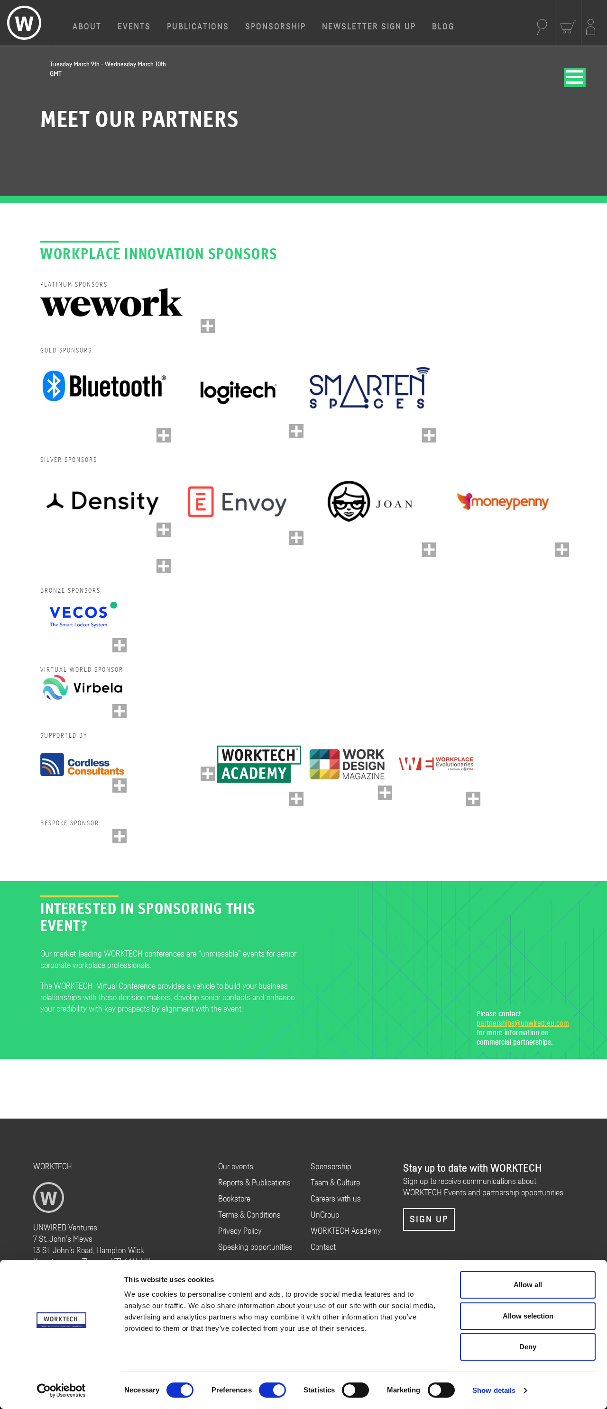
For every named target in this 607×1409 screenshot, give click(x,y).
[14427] (429, 435)
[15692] (163, 435)
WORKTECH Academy (346, 1231)
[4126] (163, 566)
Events (134, 27)
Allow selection (528, 1316)
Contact (323, 1247)
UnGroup (325, 1215)
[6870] (296, 431)
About (87, 27)
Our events (235, 1167)
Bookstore (234, 1199)
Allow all (528, 1285)
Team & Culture (335, 1183)
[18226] (119, 711)
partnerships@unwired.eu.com (523, 1023)
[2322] (473, 799)
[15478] (163, 530)
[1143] (296, 799)
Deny (527, 1347)
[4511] (385, 793)
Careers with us (336, 1199)
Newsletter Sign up (369, 27)
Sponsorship (275, 27)
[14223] (208, 326)
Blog (443, 27)
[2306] (296, 538)
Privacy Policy (240, 1231)
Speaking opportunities (255, 1247)
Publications (198, 27)
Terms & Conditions (249, 1215)
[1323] (119, 785)
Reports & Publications (254, 1183)
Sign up (429, 1219)
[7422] (119, 645)
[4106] (119, 836)
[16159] (562, 549)
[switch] (272, 1390)
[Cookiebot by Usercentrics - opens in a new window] (61, 1390)
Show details (493, 1390)
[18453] (429, 549)
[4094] (208, 774)
